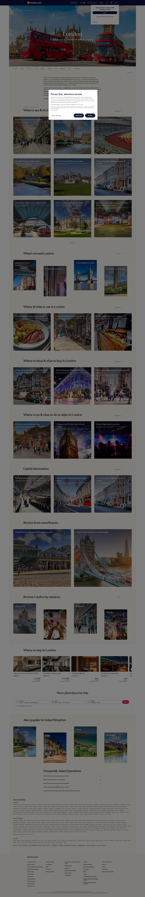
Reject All (79, 115)
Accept (90, 115)
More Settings (56, 115)
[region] (73, 105)
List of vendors (54, 110)
